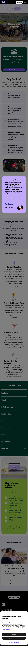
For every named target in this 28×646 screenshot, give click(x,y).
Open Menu (25, 2)
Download (19, 2)
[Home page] (4, 2)
